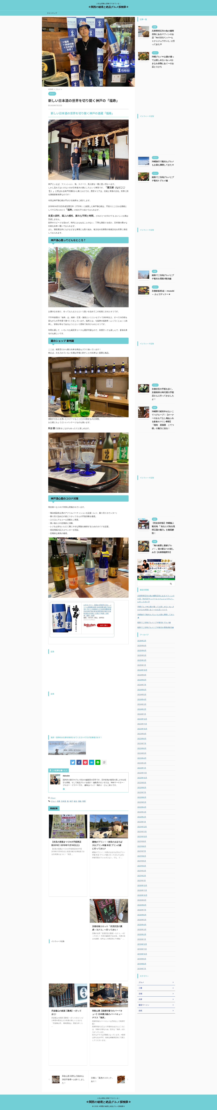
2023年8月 (141, 738)
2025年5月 (141, 655)
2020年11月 (142, 890)
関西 (84, 801)
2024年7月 (141, 685)
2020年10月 (142, 895)
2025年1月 (141, 665)
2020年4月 (141, 924)
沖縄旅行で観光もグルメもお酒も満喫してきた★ (155, 616)
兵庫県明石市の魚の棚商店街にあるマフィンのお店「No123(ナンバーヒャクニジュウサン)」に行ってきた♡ (163, 37)
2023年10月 (142, 729)
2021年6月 (141, 856)
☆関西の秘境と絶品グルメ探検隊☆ (108, 6)
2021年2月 (141, 876)
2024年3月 (141, 704)
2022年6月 (141, 797)
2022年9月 (141, 783)
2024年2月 (141, 709)
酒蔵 (79, 801)
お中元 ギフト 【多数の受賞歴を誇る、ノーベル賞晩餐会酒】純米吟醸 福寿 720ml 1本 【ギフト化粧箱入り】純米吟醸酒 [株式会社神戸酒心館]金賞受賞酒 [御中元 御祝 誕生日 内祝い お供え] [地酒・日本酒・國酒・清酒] (97, 610)
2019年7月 (141, 969)
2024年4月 (141, 699)
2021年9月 (141, 841)
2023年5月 (141, 753)
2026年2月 (141, 641)
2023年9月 (141, 734)
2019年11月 (142, 949)
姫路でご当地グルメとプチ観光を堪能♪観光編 (155, 627)
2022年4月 (141, 807)
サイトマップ (52, 13)
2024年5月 (141, 694)
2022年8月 (141, 787)
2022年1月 (141, 822)
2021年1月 (141, 880)
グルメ (53, 798)
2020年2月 (141, 934)
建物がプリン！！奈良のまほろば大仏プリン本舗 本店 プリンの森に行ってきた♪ (107, 845)
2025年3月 (141, 660)
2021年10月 (142, 836)
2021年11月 (142, 831)
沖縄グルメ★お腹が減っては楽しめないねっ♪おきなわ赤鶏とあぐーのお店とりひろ (155, 608)
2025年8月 (141, 645)
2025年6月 (141, 650)
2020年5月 (141, 920)
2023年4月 (141, 758)
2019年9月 (141, 959)
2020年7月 (141, 910)
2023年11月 (142, 724)
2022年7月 (141, 792)
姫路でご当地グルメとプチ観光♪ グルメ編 (154, 622)
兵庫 (58, 801)
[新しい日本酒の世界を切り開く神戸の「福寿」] (91, 762)
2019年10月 (142, 954)
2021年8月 (141, 846)
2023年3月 (141, 763)
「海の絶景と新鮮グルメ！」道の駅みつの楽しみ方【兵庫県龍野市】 (163, 548)
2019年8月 (141, 964)
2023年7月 (141, 743)
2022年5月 (141, 802)
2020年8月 (141, 905)
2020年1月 (141, 939)
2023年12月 (142, 719)
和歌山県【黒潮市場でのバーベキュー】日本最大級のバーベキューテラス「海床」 (107, 1014)
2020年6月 (141, 915)
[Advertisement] (88, 672)
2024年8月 (141, 680)
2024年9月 (141, 675)
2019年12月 (142, 944)
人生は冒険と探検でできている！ (108, 1098)
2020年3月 (141, 929)
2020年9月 (141, 900)
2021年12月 (142, 827)
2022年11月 (142, 773)
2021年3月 (141, 871)
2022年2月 (141, 817)
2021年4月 (141, 866)
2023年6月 (141, 748)
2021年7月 (141, 851)
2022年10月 (142, 778)
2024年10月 (142, 670)
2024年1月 (141, 714)
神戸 (71, 801)
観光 (75, 801)
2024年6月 (141, 689)
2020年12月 (142, 885)
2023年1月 (141, 768)
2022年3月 (141, 812)
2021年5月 (141, 861)
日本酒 (63, 801)
